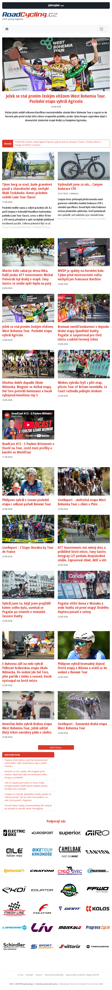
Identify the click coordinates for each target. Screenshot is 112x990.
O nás (20, 974)
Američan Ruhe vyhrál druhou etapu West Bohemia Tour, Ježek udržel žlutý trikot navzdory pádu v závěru (27, 728)
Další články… (56, 747)
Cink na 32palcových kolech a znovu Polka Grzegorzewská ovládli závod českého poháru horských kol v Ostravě (26, 785)
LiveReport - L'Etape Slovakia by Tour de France (27, 549)
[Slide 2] (51, 89)
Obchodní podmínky (54, 974)
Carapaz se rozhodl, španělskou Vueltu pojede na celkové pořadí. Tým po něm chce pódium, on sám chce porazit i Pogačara (28, 797)
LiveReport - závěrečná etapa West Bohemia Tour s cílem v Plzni (82, 501)
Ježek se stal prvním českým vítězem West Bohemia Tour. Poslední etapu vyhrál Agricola (56, 98)
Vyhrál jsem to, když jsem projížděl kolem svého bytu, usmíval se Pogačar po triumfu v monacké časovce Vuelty (26, 609)
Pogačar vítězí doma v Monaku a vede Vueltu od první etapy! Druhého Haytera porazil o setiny (83, 607)
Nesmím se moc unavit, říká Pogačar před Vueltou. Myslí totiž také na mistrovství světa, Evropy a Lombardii (26, 774)
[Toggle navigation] (101, 29)
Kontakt (29, 974)
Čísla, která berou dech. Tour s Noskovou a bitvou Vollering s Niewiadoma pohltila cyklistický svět (59, 144)
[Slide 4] (61, 89)
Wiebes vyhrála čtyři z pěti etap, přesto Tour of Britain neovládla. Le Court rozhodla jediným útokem (82, 386)
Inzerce (38, 974)
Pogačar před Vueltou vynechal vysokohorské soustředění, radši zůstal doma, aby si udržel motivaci (26, 763)
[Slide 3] (56, 89)
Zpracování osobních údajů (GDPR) (82, 974)
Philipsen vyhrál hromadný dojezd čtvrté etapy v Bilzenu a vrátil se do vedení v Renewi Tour (82, 667)
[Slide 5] (66, 89)
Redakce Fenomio (88, 984)
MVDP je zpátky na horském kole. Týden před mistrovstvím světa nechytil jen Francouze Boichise (81, 274)
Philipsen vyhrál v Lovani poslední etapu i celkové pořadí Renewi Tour (26, 501)
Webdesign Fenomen (69, 984)
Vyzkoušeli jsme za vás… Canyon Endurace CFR (80, 186)
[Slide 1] (45, 89)
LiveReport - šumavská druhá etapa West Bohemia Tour (82, 725)
